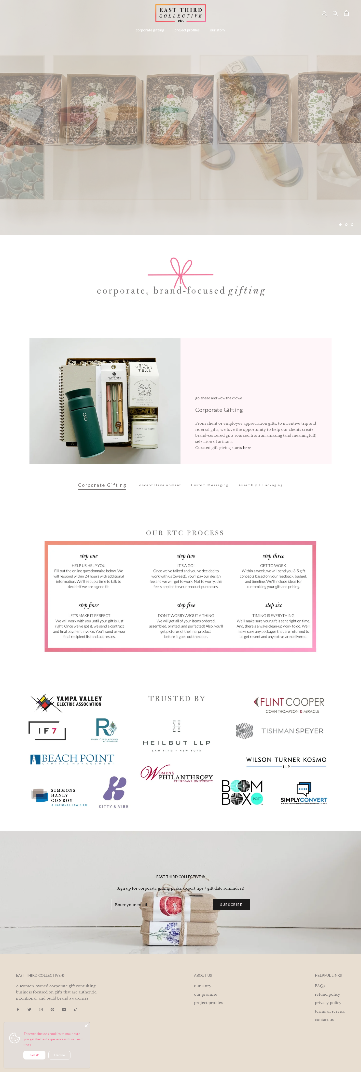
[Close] (86, 1025)
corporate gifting (150, 30)
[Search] (335, 13)
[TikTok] (75, 1009)
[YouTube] (64, 1009)
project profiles (187, 30)
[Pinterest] (52, 1009)
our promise (205, 994)
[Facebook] (18, 1009)
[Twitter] (29, 1009)
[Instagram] (41, 1009)
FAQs (320, 985)
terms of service (330, 1011)
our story (217, 30)
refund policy (327, 994)
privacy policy (328, 1002)
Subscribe (231, 905)
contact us (324, 1019)
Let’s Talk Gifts (42, 212)
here (247, 447)
